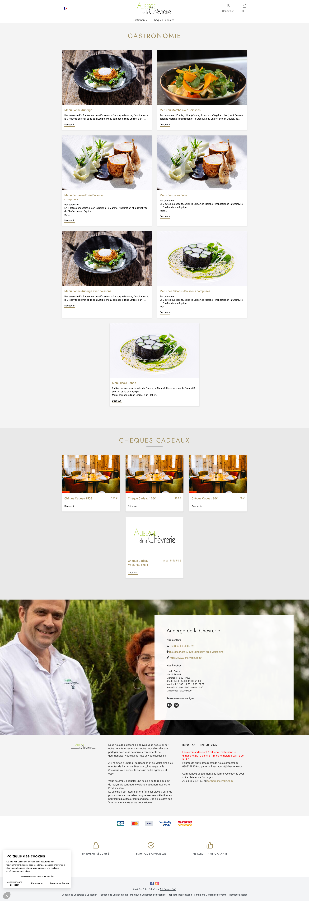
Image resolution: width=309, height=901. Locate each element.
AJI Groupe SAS (168, 889)
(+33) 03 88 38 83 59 (182, 646)
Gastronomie (140, 20)
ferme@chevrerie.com (220, 781)
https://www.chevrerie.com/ (186, 658)
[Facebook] (152, 883)
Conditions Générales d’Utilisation (79, 895)
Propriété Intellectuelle (180, 895)
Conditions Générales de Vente (210, 895)
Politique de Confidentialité (113, 895)
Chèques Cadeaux (163, 20)
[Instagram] (157, 883)
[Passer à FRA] (65, 8)
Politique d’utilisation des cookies (147, 895)
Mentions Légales (238, 895)
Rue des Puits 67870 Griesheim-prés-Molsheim (196, 652)
